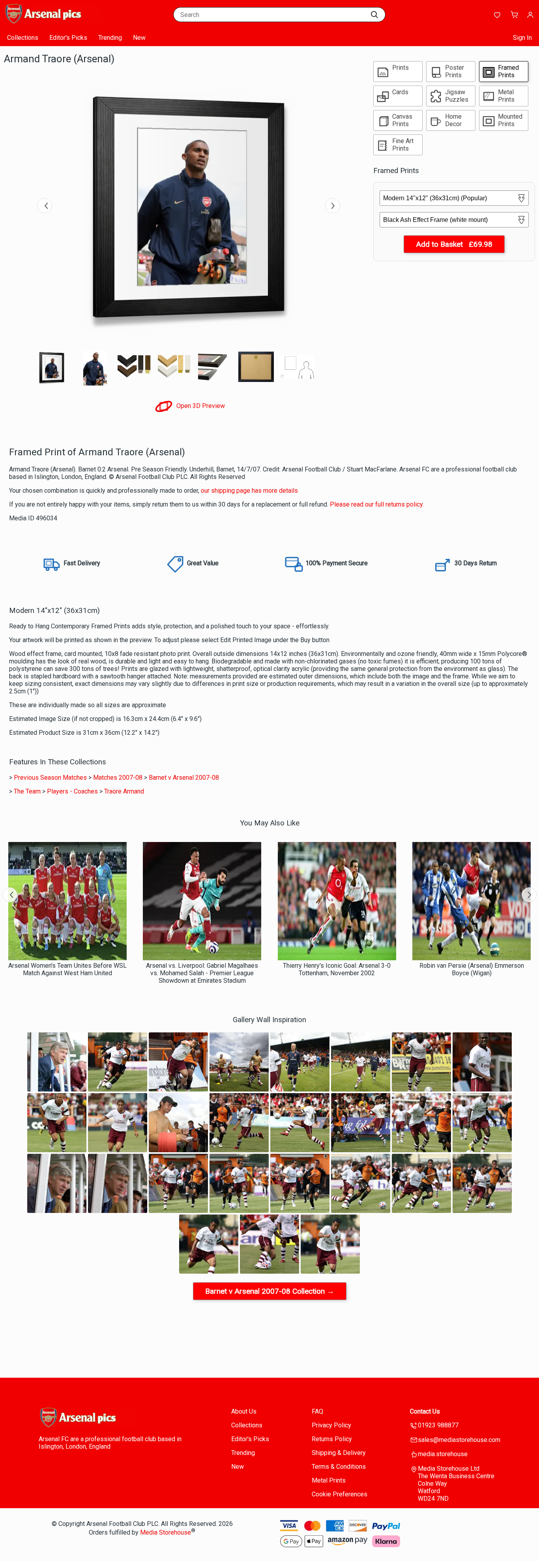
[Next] (332, 205)
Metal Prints (329, 1480)
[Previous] (44, 205)
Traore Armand (124, 791)
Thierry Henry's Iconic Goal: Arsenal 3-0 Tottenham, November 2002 (337, 969)
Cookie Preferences (339, 1494)
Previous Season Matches (50, 777)
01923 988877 (438, 1425)
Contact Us (425, 1411)
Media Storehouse (165, 1532)
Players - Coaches (72, 791)
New (139, 37)
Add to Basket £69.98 (454, 244)
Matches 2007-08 (117, 777)
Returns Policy (332, 1439)
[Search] (374, 14)
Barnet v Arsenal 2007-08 (184, 777)
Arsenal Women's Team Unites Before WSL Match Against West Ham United (67, 969)
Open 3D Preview (200, 406)
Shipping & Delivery (339, 1453)
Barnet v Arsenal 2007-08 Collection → (269, 1291)
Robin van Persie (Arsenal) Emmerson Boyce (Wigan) (471, 969)
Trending (110, 37)
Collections (22, 37)
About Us (243, 1411)
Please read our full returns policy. (377, 504)
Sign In (522, 37)
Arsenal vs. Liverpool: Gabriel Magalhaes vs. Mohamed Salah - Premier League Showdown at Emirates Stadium (202, 973)
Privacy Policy (331, 1425)
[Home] (53, 21)
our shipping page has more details (249, 490)
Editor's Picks (68, 37)
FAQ (317, 1411)
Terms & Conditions (339, 1466)
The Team (27, 791)
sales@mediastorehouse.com (459, 1440)
